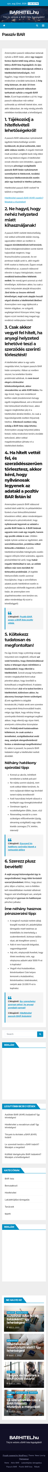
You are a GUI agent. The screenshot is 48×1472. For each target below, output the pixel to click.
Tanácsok (9, 1207)
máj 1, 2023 (14, 1327)
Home (6, 1463)
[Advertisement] (24, 1074)
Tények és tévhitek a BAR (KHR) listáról (23, 1377)
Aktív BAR (15, 1463)
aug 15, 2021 (15, 1411)
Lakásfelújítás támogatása (31, 1463)
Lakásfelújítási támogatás (17, 1200)
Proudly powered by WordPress (15, 1456)
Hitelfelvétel (10, 1193)
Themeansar (24, 1459)
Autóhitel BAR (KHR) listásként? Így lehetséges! (23, 1319)
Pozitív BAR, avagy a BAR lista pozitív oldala (20, 620)
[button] (37, 25)
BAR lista (9, 1179)
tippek (8, 1214)
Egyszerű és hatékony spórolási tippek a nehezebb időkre (22, 846)
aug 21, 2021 (15, 1383)
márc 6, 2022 (15, 1355)
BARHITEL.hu (24, 12)
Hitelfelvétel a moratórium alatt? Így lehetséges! (24, 1347)
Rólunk (37, 1467)
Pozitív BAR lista (25, 1467)
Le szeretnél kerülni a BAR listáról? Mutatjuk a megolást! (23, 1403)
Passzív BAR (11, 1467)
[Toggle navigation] (43, 26)
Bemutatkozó (11, 1186)
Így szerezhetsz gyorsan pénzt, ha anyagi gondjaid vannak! (21, 1004)
